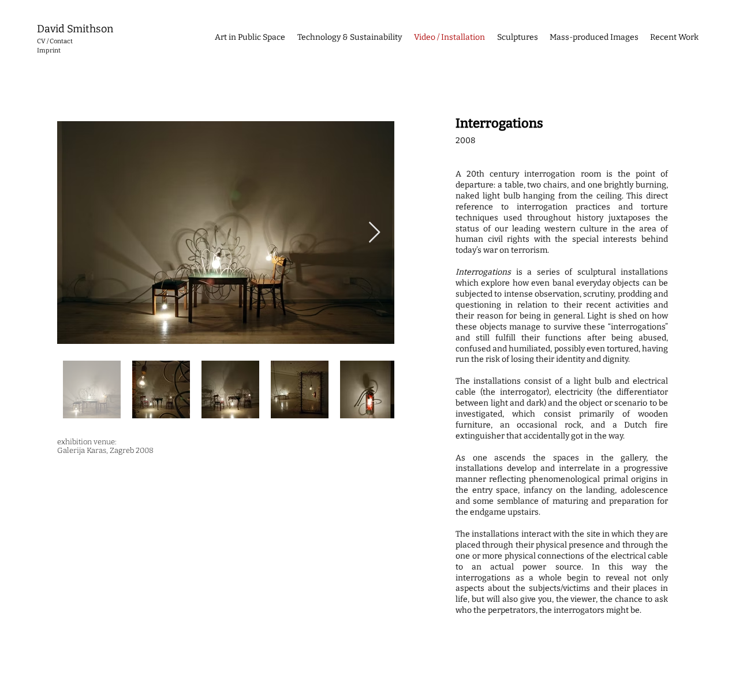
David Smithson (75, 29)
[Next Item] (374, 233)
